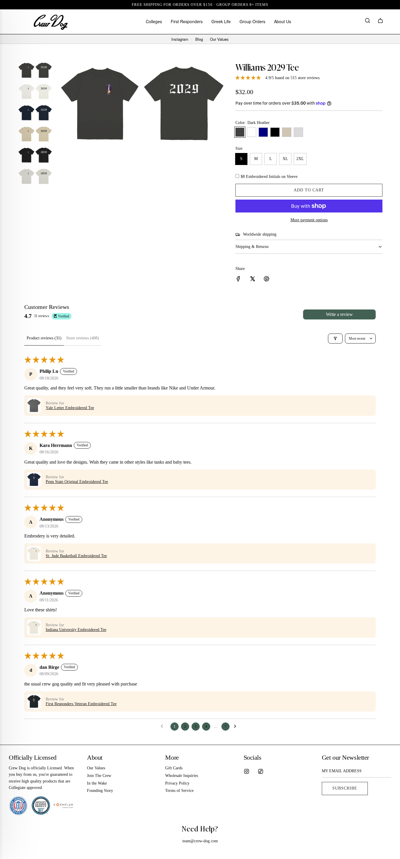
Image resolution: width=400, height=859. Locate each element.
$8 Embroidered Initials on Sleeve (269, 176)
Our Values (219, 39)
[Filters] (335, 338)
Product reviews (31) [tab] (44, 338)
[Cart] (380, 21)
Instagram (179, 39)
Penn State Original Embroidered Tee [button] (77, 481)
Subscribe (344, 788)
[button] (34, 405)
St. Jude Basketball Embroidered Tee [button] (76, 556)
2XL (300, 159)
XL (285, 159)
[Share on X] (252, 279)
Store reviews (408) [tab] (82, 338)
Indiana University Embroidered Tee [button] (76, 629)
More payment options (309, 220)
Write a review (339, 314)
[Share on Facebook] (238, 279)
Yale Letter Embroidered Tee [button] (70, 408)
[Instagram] (246, 771)
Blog (199, 39)
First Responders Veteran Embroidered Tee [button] (81, 704)
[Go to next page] (236, 726)
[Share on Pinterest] (266, 279)
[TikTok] (260, 771)
